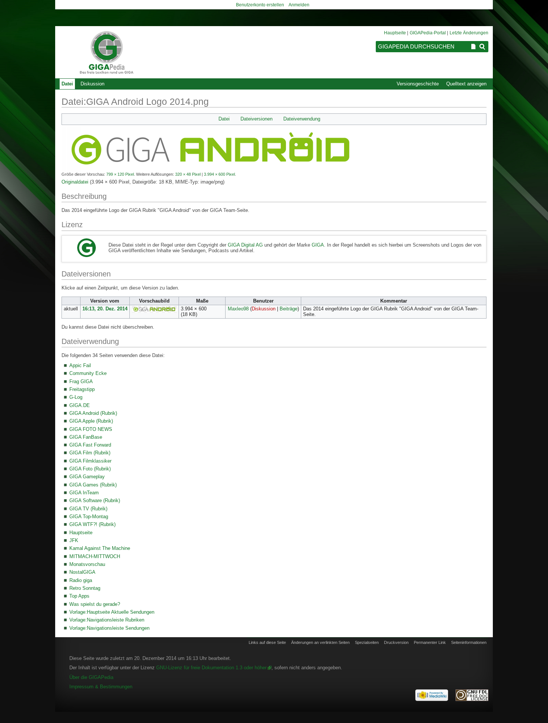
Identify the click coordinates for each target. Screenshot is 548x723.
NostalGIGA (82, 572)
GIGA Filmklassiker (90, 461)
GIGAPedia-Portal (428, 32)
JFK (73, 540)
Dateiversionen (256, 119)
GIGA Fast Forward (90, 445)
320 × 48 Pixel (188, 174)
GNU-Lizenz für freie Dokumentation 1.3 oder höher (211, 667)
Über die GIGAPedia (91, 677)
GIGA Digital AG (245, 245)
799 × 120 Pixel (120, 174)
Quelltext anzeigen (466, 84)
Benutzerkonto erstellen (260, 4)
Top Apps (79, 596)
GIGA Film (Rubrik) (89, 453)
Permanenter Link (430, 642)
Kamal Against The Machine (99, 548)
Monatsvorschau (87, 564)
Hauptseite (80, 532)
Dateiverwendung (301, 119)
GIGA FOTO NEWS (90, 429)
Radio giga (80, 580)
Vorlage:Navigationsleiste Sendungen (109, 628)
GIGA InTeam (84, 492)
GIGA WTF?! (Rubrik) (92, 524)
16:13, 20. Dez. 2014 (104, 309)
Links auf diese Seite (267, 642)
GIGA (318, 245)
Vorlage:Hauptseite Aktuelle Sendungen (111, 612)
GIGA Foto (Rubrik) (90, 469)
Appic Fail (80, 365)
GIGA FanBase (85, 437)
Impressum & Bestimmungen (100, 686)
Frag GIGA (81, 381)
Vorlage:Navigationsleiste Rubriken (106, 620)
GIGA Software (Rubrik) (94, 500)
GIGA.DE (79, 405)
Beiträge (288, 309)
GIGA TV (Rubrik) (88, 508)
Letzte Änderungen (469, 32)
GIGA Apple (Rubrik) (91, 421)
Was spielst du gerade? (94, 604)
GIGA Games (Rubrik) (93, 485)
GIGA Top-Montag (88, 516)
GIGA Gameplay (87, 476)
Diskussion (263, 309)
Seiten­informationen (468, 642)
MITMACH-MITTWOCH (94, 556)
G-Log (75, 397)
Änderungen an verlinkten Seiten (320, 642)
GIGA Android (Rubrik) (93, 413)
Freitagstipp (82, 389)
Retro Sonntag (84, 588)
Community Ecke (88, 373)
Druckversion (396, 642)
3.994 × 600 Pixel (219, 174)
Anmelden (299, 4)
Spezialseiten (367, 642)
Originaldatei (75, 182)
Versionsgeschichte (418, 84)
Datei (224, 119)
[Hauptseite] (106, 52)
